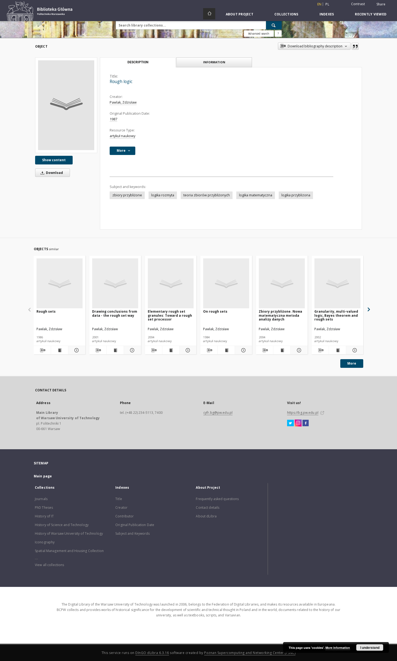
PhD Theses (44, 507)
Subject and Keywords (132, 533)
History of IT (44, 516)
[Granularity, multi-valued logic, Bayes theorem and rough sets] (337, 284)
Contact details (207, 507)
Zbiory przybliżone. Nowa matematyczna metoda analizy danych (280, 315)
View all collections (49, 565)
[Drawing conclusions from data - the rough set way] (115, 284)
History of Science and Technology (62, 525)
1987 (113, 119)
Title (118, 499)
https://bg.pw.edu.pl (302, 412)
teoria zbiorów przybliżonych (206, 195)
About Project (239, 14)
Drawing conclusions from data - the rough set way (114, 313)
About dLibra (206, 516)
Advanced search (258, 33)
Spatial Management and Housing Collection (69, 550)
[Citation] (355, 46)
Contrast (358, 4)
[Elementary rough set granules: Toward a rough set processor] (171, 284)
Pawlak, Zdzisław (123, 102)
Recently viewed (370, 14)
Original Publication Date (134, 525)
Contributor (124, 516)
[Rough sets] (59, 284)
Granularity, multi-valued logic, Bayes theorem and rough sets (336, 315)
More (351, 363)
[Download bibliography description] (42, 350)
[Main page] (209, 13)
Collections (286, 14)
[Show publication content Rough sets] (59, 350)
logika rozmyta (162, 195)
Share (380, 4)
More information (337, 648)
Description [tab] (137, 62)
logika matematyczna (255, 195)
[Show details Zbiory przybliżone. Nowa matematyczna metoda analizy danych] (298, 350)
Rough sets (46, 311)
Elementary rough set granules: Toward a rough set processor (170, 315)
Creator (121, 507)
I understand (369, 647)
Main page (43, 476)
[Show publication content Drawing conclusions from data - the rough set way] (115, 350)
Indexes (326, 14)
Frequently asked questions (217, 499)
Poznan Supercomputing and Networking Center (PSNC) (249, 652)
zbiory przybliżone (127, 195)
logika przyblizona (295, 195)
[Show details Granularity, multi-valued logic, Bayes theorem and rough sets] (353, 350)
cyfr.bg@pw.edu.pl (218, 412)
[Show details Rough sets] (76, 350)
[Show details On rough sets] (242, 350)
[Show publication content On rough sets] (226, 350)
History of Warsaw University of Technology (69, 533)
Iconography (45, 542)
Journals (41, 499)
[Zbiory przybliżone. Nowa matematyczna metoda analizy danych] (282, 284)
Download (54, 172)
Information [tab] (214, 62)
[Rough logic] (66, 105)
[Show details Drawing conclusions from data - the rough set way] (131, 350)
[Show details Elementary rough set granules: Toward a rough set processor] (187, 350)
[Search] (274, 25)
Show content (54, 160)
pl (327, 4)
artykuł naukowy (122, 136)
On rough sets (215, 311)
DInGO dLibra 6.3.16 (152, 652)
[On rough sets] (226, 284)
